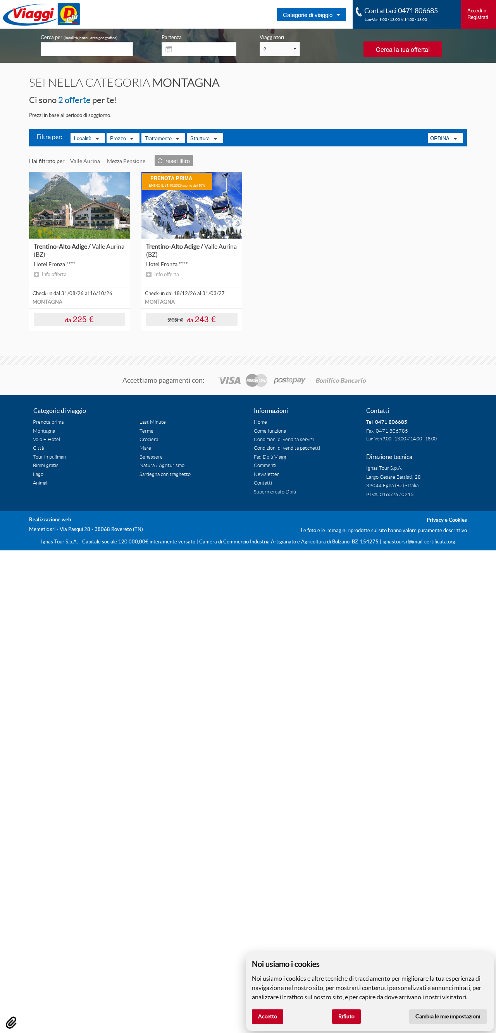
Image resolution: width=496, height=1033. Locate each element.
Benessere (151, 457)
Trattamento (158, 138)
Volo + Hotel (46, 439)
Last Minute (153, 422)
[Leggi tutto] (79, 205)
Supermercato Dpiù (275, 492)
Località (82, 138)
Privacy (435, 520)
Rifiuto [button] (346, 1016)
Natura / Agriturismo (162, 465)
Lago (38, 474)
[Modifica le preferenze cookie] (11, 1022)
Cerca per (79, 37)
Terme (146, 431)
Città (38, 448)
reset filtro (177, 160)
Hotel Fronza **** (55, 264)
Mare (145, 448)
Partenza (172, 37)
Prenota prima (48, 422)
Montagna (44, 431)
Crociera (149, 439)
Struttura (200, 138)
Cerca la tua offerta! (403, 49)
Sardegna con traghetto (165, 474)
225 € (79, 318)
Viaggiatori (272, 37)
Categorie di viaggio (307, 14)
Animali (40, 483)
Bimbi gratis (46, 465)
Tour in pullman (49, 457)
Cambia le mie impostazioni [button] (447, 1016)
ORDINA (440, 138)
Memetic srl (42, 529)
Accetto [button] (267, 1016)
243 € (192, 318)
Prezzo (118, 138)
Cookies (458, 520)
